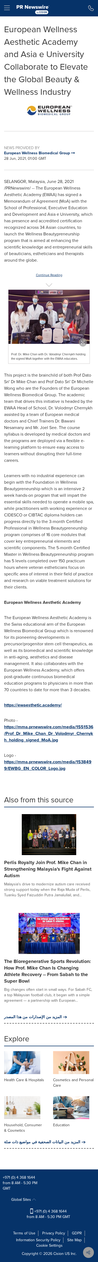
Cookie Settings (49, 1245)
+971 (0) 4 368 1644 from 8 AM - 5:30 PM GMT (48, 1214)
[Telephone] (91, 8)
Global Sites (21, 1199)
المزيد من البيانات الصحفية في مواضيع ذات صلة (42, 1142)
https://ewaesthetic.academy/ (33, 705)
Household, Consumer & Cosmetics (23, 1127)
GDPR (77, 1233)
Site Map (74, 1240)
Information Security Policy (38, 1240)
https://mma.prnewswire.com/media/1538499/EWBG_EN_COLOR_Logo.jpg (47, 765)
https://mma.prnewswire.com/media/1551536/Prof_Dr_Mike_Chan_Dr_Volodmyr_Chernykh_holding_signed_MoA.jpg (48, 733)
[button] (49, 110)
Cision (58, 1254)
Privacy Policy (53, 1233)
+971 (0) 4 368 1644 (19, 1177)
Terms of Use (24, 1233)
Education (61, 1125)
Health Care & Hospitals (24, 1080)
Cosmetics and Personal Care (73, 1082)
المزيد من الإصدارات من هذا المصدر (33, 1017)
